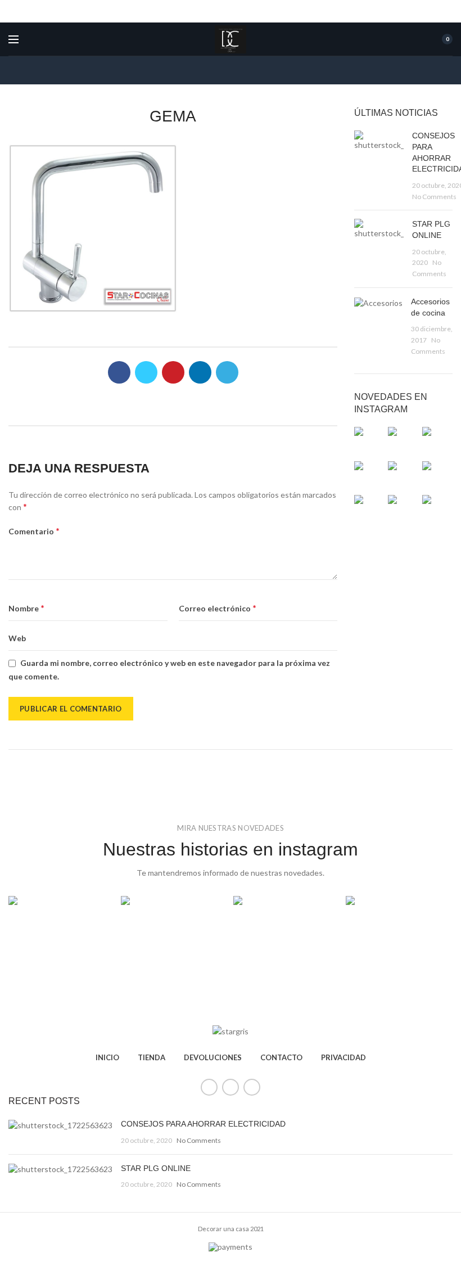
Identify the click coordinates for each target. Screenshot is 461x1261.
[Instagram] (251, 1087)
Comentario (34, 530)
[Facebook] (119, 372)
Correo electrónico (217, 607)
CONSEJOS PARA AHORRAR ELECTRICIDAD (203, 1123)
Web (17, 638)
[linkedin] (200, 372)
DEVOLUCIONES (213, 1057)
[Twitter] (146, 372)
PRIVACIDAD (343, 1057)
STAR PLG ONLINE (156, 1168)
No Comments (434, 196)
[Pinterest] (173, 372)
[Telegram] (227, 372)
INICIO (107, 1057)
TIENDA (151, 1057)
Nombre (26, 607)
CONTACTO (281, 1057)
